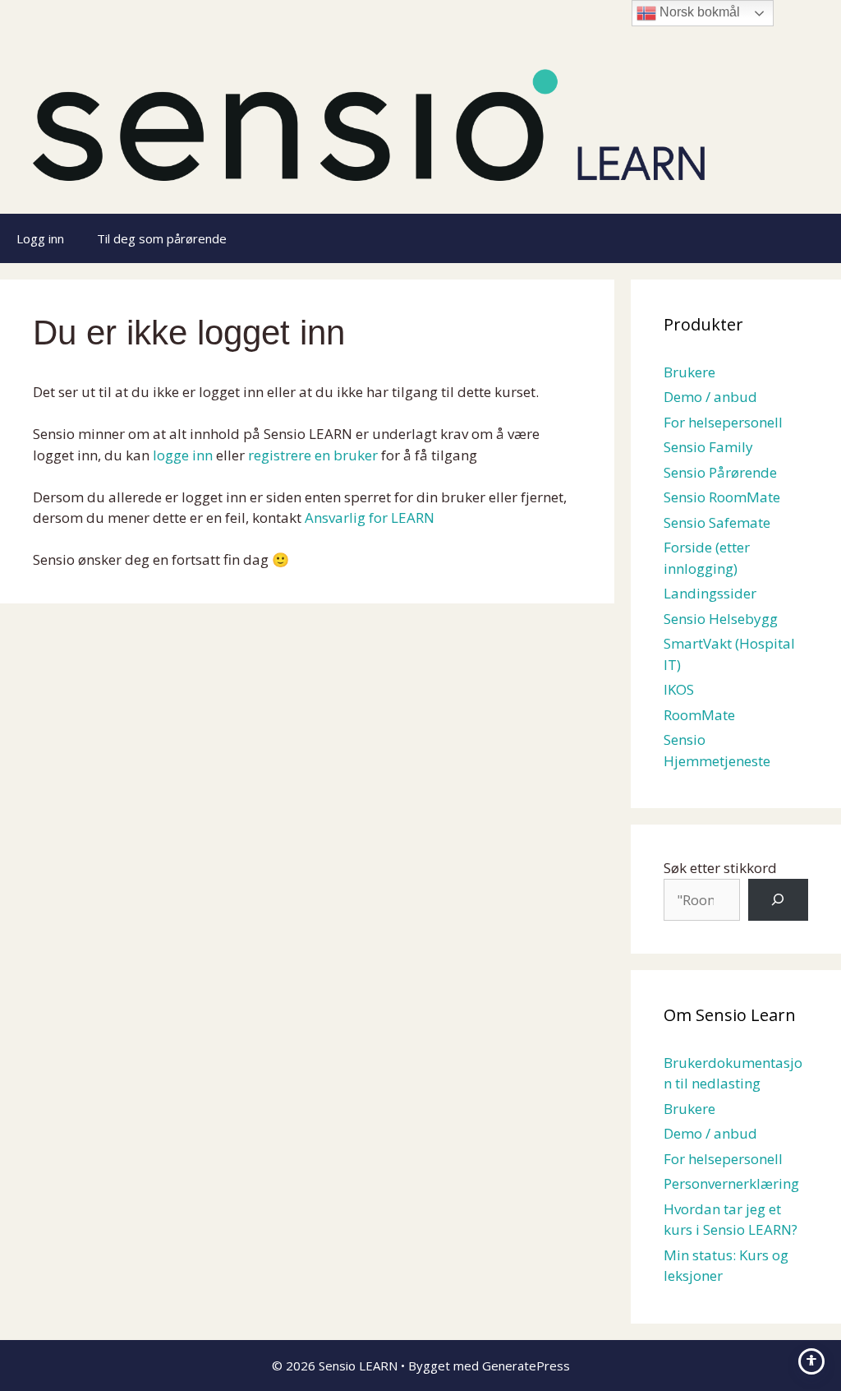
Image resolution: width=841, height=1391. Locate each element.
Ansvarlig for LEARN (369, 517)
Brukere (689, 372)
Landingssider (710, 593)
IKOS (679, 689)
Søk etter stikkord (720, 867)
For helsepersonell (723, 422)
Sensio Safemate (717, 522)
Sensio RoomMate (722, 497)
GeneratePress (526, 1365)
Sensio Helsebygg (721, 618)
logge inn (183, 455)
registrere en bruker (313, 455)
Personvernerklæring (731, 1183)
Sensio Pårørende (720, 472)
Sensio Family (708, 446)
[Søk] (778, 900)
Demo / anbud (710, 396)
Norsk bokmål (698, 12)
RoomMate (699, 714)
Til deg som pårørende (162, 238)
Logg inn (40, 238)
